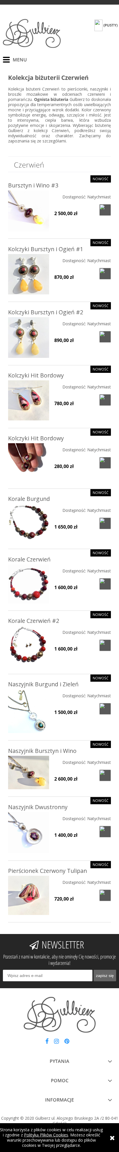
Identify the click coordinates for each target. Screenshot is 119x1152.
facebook (47, 1042)
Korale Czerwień (29, 559)
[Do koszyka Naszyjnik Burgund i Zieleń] (105, 709)
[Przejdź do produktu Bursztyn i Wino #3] (28, 210)
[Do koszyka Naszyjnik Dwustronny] (105, 831)
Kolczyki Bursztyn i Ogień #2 (45, 312)
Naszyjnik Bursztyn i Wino (42, 751)
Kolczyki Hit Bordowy (36, 375)
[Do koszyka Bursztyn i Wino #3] (105, 210)
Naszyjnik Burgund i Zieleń (43, 684)
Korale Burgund (29, 499)
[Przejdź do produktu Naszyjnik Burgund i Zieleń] (28, 711)
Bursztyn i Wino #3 (33, 185)
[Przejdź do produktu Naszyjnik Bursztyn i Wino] (28, 772)
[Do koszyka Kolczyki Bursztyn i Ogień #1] (105, 273)
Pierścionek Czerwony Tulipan (47, 871)
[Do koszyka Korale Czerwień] (105, 584)
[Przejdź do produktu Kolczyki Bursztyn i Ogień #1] (28, 274)
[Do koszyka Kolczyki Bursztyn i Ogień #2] (105, 337)
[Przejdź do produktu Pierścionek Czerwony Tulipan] (28, 895)
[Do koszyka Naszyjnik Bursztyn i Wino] (105, 775)
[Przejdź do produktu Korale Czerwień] (28, 583)
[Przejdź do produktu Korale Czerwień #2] (28, 646)
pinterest (66, 1042)
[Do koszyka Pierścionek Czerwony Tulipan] (105, 895)
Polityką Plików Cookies (46, 1135)
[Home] (32, 33)
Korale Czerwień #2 (33, 621)
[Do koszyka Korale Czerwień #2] (105, 645)
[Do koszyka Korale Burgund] (105, 523)
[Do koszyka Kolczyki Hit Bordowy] (105, 400)
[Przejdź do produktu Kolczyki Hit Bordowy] (28, 400)
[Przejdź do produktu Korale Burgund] (28, 523)
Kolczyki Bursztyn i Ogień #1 (45, 249)
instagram (56, 1042)
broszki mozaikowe (28, 94)
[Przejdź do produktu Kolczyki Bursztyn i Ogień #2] (28, 337)
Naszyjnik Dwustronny (38, 807)
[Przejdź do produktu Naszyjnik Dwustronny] (28, 832)
